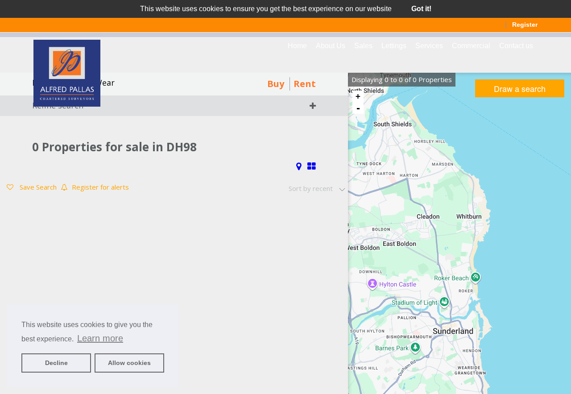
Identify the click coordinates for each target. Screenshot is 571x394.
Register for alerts (100, 186)
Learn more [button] (100, 338)
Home (297, 46)
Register (525, 24)
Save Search (37, 186)
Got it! (421, 8)
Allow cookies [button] (129, 362)
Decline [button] (56, 362)
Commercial (471, 46)
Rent (305, 84)
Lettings (393, 46)
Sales (363, 46)
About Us (330, 46)
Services (429, 46)
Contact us (516, 46)
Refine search (57, 105)
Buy (275, 84)
